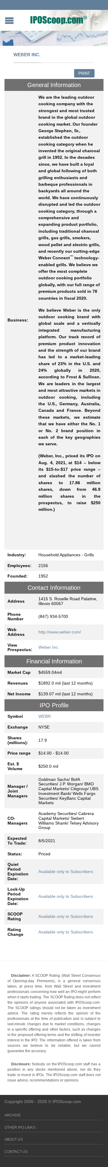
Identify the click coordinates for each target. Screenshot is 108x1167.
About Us (13, 1139)
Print (84, 73)
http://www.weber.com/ (59, 632)
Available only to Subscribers (65, 871)
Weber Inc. (48, 647)
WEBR (44, 716)
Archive (12, 1115)
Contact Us (16, 1152)
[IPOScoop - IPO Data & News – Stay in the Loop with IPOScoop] (58, 20)
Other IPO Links (19, 1127)
